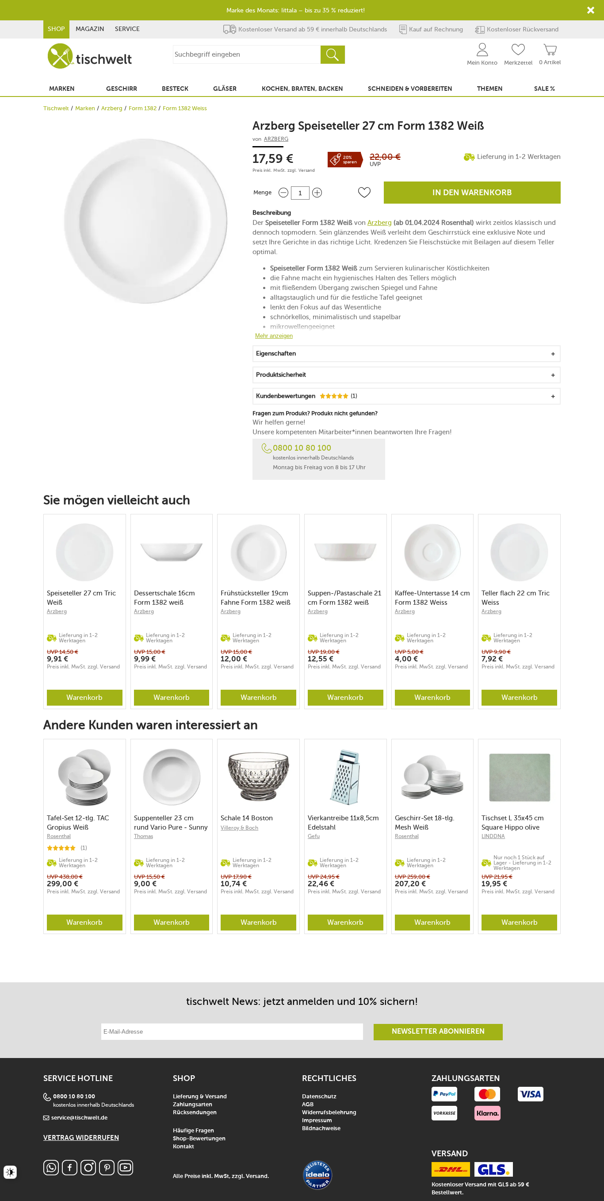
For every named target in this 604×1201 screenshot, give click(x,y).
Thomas (143, 836)
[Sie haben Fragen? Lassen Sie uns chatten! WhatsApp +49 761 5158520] (51, 1173)
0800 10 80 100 (302, 448)
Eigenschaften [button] (276, 353)
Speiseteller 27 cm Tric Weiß (81, 597)
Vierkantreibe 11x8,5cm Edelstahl (343, 822)
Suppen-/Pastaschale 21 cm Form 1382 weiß (344, 597)
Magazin (90, 29)
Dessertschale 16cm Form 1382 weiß (164, 597)
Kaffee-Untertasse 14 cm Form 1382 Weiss (432, 597)
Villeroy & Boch (239, 828)
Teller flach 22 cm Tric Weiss (516, 597)
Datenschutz (319, 1097)
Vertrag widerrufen (81, 1138)
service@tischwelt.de (79, 1118)
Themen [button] (490, 89)
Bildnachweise (321, 1128)
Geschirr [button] (121, 89)
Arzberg (111, 108)
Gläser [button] (225, 89)
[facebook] (69, 1173)
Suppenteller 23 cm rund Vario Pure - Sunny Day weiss (171, 822)
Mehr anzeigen (274, 335)
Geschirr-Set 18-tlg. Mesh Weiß (425, 822)
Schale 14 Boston (247, 818)
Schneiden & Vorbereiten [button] (410, 89)
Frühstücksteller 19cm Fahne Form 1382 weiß (256, 597)
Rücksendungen (195, 1113)
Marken (85, 108)
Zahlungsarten (192, 1105)
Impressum (317, 1121)
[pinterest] (107, 1173)
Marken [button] (62, 89)
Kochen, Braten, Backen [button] (302, 89)
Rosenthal (59, 836)
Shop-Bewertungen (199, 1139)
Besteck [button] (175, 89)
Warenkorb (84, 697)
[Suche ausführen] (332, 55)
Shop (56, 29)
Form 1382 (143, 108)
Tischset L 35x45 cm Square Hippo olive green (513, 822)
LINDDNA (493, 836)
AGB (307, 1105)
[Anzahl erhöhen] (317, 193)
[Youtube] (125, 1173)
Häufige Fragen (193, 1131)
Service (127, 29)
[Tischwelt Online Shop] (90, 56)
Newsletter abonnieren (438, 1031)
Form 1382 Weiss (185, 108)
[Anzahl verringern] (283, 193)
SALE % (544, 89)
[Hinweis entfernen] (590, 10)
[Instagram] (88, 1173)
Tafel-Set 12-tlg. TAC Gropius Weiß (78, 822)
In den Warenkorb (472, 193)
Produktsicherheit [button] (281, 374)
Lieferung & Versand (200, 1097)
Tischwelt (56, 108)
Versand (306, 170)
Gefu (314, 836)
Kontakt (183, 1147)
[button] (364, 192)
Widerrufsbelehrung (329, 1113)
